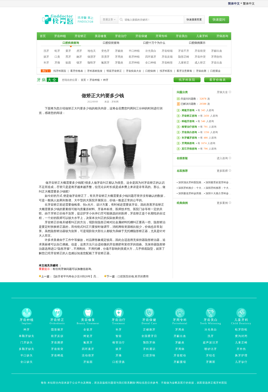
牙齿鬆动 (180, 355)
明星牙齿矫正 (114, 70)
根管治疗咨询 (189, 126)
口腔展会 (215, 70)
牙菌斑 (210, 361)
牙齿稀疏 (57, 355)
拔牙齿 (133, 204)
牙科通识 (149, 349)
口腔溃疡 (118, 361)
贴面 (68, 62)
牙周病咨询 (188, 143)
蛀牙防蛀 (241, 329)
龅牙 (79, 56)
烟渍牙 (92, 56)
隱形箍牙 (57, 329)
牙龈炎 (119, 50)
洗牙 (46, 50)
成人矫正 (200, 62)
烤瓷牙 (88, 336)
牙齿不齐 (183, 50)
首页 (43, 36)
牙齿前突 (200, 50)
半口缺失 (26, 355)
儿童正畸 (241, 342)
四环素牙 (150, 56)
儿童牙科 (202, 36)
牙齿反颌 (167, 56)
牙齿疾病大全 (133, 70)
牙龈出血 (216, 50)
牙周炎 (119, 56)
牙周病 (180, 349)
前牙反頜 (57, 336)
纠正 (106, 182)
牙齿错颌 (167, 50)
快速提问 (219, 19)
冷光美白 (150, 50)
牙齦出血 (180, 336)
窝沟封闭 (241, 336)
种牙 (105, 79)
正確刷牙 (149, 329)
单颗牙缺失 (27, 336)
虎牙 (79, 50)
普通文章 (108, 19)
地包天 (92, 50)
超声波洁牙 (211, 342)
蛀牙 (57, 50)
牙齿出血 (216, 62)
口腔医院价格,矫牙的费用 (133, 276)
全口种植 (150, 62)
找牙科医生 (166, 70)
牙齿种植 (60, 36)
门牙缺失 (26, 342)
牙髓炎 (119, 62)
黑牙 (68, 56)
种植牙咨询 (188, 121)
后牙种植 (134, 62)
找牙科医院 (59, 70)
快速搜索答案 (194, 19)
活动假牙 (88, 355)
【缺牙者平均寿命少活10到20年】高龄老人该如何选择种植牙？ (90, 276)
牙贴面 (88, 361)
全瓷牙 (88, 329)
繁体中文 (249, 3)
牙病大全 (222, 92)
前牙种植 (134, 56)
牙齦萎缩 (180, 361)
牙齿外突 (200, 56)
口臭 (57, 56)
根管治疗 (118, 342)
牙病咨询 (222, 36)
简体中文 (234, 3)
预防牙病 (149, 342)
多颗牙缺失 (27, 349)
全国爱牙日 (149, 336)
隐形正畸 (183, 56)
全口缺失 (26, 361)
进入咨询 (222, 158)
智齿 (119, 336)
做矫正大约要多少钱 (78, 108)
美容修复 (101, 36)
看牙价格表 (76, 70)
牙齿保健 (141, 36)
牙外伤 (241, 349)
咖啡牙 (92, 62)
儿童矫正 (183, 62)
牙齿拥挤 (57, 342)
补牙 (46, 62)
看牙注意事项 (184, 70)
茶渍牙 (105, 56)
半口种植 (134, 50)
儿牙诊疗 (241, 361)
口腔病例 (150, 70)
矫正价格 (59, 213)
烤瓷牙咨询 (188, 110)
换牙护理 (241, 355)
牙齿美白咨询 (189, 132)
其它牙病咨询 (189, 148)
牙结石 (210, 355)
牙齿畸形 (167, 62)
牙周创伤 (216, 56)
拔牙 (46, 56)
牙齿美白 (182, 36)
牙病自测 (201, 70)
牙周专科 (161, 36)
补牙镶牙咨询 (189, 137)
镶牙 (79, 62)
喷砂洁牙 (210, 349)
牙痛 (57, 62)
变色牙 (105, 50)
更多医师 (222, 170)
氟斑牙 (105, 62)
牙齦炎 (180, 342)
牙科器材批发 (94, 70)
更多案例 (222, 202)
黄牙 (68, 50)
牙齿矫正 (80, 36)
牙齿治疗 (121, 36)
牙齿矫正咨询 (189, 115)
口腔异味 (149, 355)
